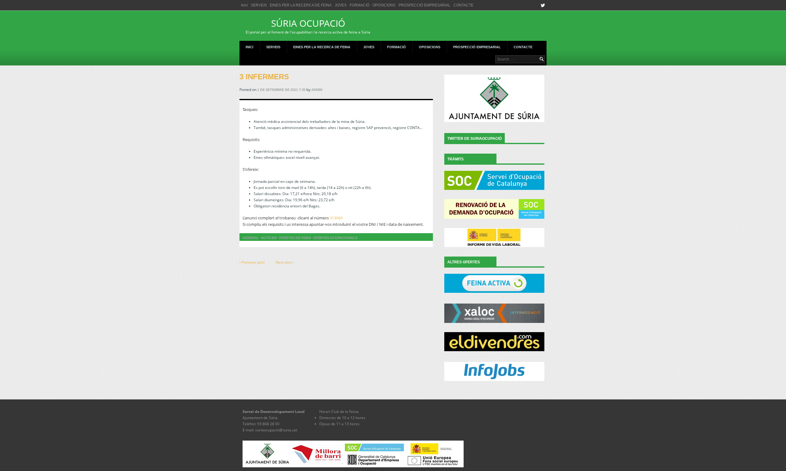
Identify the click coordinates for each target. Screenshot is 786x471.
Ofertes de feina (295, 238)
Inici (244, 5)
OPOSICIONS (383, 5)
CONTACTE (463, 5)
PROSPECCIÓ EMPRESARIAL (424, 5)
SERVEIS (259, 5)
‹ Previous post (252, 262)
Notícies (269, 238)
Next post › (285, 262)
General (251, 238)
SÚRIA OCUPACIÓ (308, 26)
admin (316, 90)
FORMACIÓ (359, 5)
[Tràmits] (494, 180)
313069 (336, 218)
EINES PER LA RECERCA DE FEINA (301, 5)
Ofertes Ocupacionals (335, 238)
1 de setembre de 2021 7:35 (281, 90)
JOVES (341, 5)
